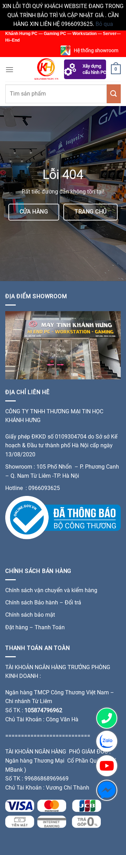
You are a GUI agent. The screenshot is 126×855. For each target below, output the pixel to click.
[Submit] (114, 93)
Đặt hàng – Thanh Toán (35, 627)
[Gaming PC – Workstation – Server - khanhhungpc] (46, 69)
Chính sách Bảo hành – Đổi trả (43, 602)
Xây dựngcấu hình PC (94, 69)
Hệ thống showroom (96, 50)
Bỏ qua (104, 24)
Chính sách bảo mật (30, 614)
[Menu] (9, 69)
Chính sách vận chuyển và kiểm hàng (51, 590)
